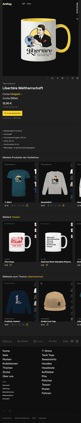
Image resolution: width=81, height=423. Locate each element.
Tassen (16, 217)
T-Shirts (47, 351)
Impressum (43, 418)
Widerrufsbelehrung (22, 418)
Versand (6, 385)
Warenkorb (77, 11)
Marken (7, 359)
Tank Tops (48, 355)
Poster (46, 389)
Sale (5, 355)
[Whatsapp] (62, 78)
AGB (34, 418)
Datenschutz (7, 418)
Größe (6, 98)
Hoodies (47, 363)
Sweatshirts (49, 359)
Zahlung (6, 389)
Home (6, 351)
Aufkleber (48, 372)
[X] (67, 78)
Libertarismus (35, 277)
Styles (6, 372)
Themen (8, 368)
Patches (47, 380)
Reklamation (8, 395)
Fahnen (46, 393)
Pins (44, 376)
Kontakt (6, 399)
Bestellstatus (8, 392)
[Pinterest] (72, 78)
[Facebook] (77, 78)
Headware (48, 368)
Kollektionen (10, 363)
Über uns (8, 376)
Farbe (6, 94)
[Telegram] (57, 78)
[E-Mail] (52, 78)
